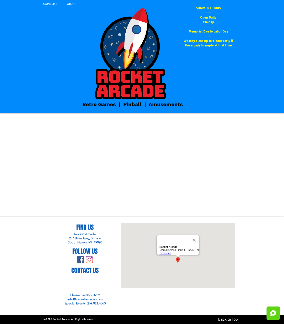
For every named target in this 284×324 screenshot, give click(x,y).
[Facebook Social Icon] (80, 259)
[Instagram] (89, 259)
